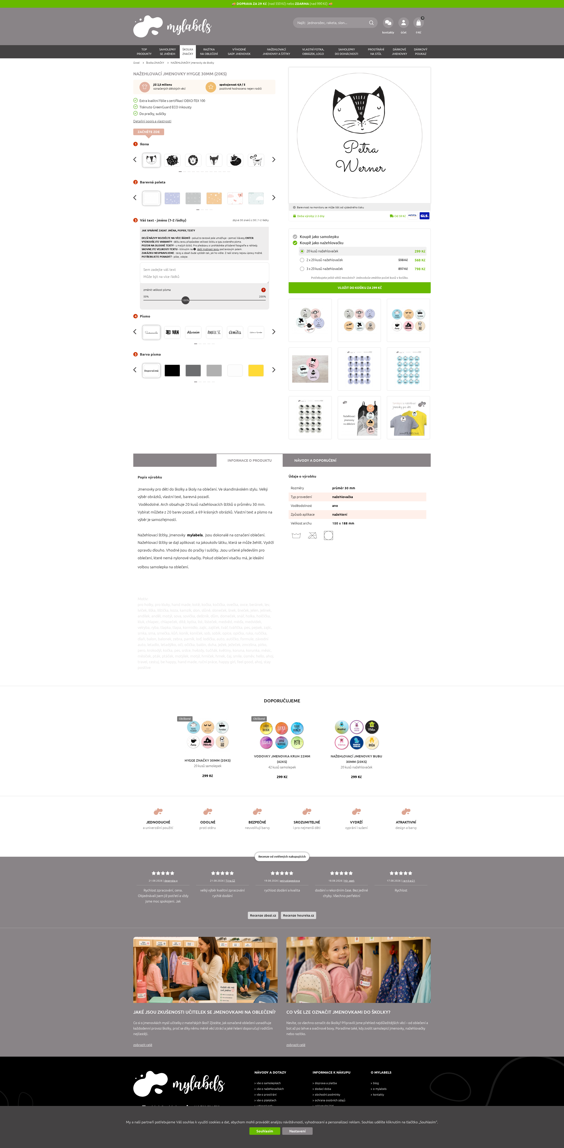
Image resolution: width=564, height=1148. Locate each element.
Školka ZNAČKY (155, 62)
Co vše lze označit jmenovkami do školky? (338, 1012)
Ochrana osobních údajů (330, 1100)
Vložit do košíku (360, 288)
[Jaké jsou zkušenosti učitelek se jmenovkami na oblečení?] (205, 970)
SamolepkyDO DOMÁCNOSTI (346, 51)
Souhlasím (264, 1131)
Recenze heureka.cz (298, 915)
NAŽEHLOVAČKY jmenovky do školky (192, 62)
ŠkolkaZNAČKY (187, 51)
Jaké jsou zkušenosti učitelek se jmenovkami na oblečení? (204, 1012)
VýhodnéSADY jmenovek (239, 51)
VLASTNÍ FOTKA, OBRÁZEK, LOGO (313, 51)
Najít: (301, 23)
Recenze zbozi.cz (263, 915)
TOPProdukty (144, 51)
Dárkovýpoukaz (420, 51)
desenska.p (171, 880)
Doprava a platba (326, 1083)
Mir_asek (349, 880)
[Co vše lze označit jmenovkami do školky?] (358, 970)
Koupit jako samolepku (319, 236)
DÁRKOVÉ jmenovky (399, 51)
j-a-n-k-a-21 (409, 880)
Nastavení (297, 1131)
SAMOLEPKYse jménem (167, 51)
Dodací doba (323, 1089)
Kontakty (378, 1094)
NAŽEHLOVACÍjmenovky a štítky (276, 51)
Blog (376, 1083)
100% (185, 300)
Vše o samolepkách (269, 1083)
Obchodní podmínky (327, 1094)
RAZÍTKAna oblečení (209, 51)
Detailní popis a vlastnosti (152, 121)
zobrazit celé (142, 1045)
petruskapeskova (290, 880)
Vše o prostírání (266, 1094)
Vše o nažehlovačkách (270, 1089)
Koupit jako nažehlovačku (321, 243)
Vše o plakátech (266, 1100)
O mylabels (380, 1089)
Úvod (136, 62)
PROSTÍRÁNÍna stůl (376, 51)
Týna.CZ (230, 880)
